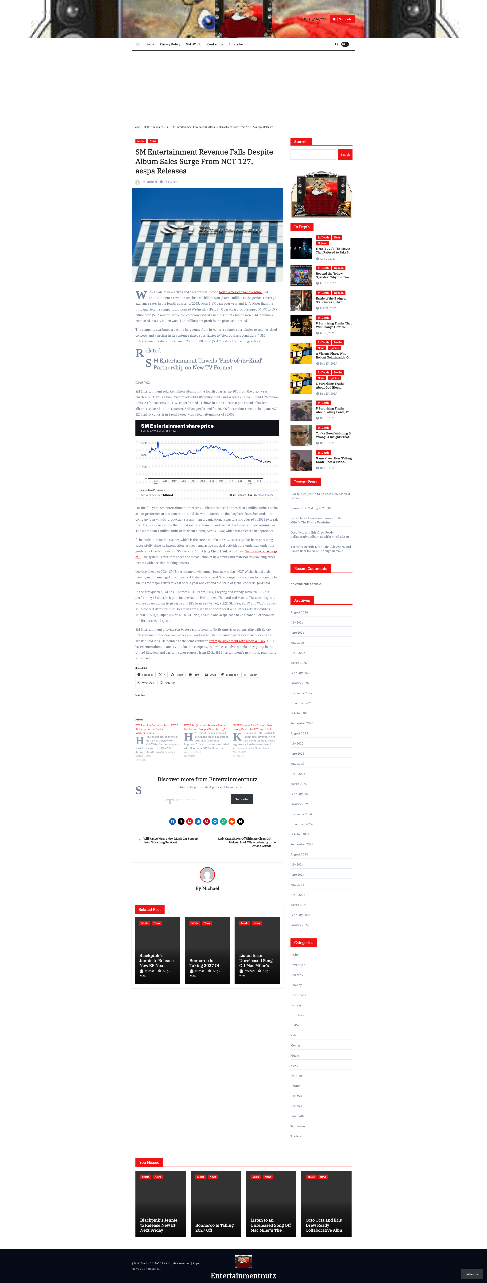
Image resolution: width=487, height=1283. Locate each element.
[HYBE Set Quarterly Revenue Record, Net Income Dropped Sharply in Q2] (208, 740)
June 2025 (297, 753)
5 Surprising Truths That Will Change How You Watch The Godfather (334, 326)
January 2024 (299, 925)
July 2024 (297, 864)
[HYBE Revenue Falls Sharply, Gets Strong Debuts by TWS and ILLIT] (257, 740)
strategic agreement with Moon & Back (237, 641)
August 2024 (299, 854)
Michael (151, 182)
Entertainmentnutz (243, 1275)
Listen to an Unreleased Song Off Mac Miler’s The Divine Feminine (256, 965)
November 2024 (301, 824)
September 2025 (301, 723)
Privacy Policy (170, 44)
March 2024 (298, 905)
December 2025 (301, 693)
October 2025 (299, 713)
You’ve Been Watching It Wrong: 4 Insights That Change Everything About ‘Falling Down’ (333, 438)
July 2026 (297, 622)
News (153, 141)
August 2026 (299, 612)
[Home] (138, 44)
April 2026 (297, 653)
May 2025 (297, 763)
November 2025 (301, 703)
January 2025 (299, 804)
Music (140, 141)
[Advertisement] (244, 84)
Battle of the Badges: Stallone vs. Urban (331, 300)
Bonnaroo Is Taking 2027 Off (205, 963)
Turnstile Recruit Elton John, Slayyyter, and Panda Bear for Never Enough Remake (320, 549)
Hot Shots (297, 1015)
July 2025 (297, 743)
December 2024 (301, 814)
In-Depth (323, 237)
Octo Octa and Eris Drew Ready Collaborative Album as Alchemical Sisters (319, 534)
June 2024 (297, 874)
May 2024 (297, 884)
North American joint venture (240, 292)
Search (301, 141)
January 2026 (299, 683)
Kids (293, 1035)
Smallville (297, 1116)
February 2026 (300, 673)
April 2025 (297, 774)
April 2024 (297, 895)
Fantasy (295, 1005)
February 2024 (300, 915)
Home (150, 44)
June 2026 (297, 632)
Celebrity (296, 975)
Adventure (297, 965)
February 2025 (300, 794)
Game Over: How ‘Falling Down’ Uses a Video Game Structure (334, 461)
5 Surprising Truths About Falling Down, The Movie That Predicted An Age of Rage (334, 413)
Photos (295, 1086)
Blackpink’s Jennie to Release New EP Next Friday (156, 962)
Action (295, 954)
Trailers (295, 1136)
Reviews (296, 1096)
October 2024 (299, 834)
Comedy (296, 985)
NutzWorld (194, 44)
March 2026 (298, 663)
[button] (353, 44)
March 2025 (298, 784)
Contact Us (215, 44)
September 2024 (301, 844)
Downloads (298, 995)
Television (297, 1126)
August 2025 (299, 733)
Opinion (322, 243)
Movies (338, 342)
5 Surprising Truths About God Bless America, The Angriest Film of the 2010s (332, 389)
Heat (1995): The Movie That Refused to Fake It (333, 250)
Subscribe (236, 44)
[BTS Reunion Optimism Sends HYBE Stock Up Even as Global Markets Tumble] (159, 742)
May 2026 (297, 642)
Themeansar (152, 1268)
